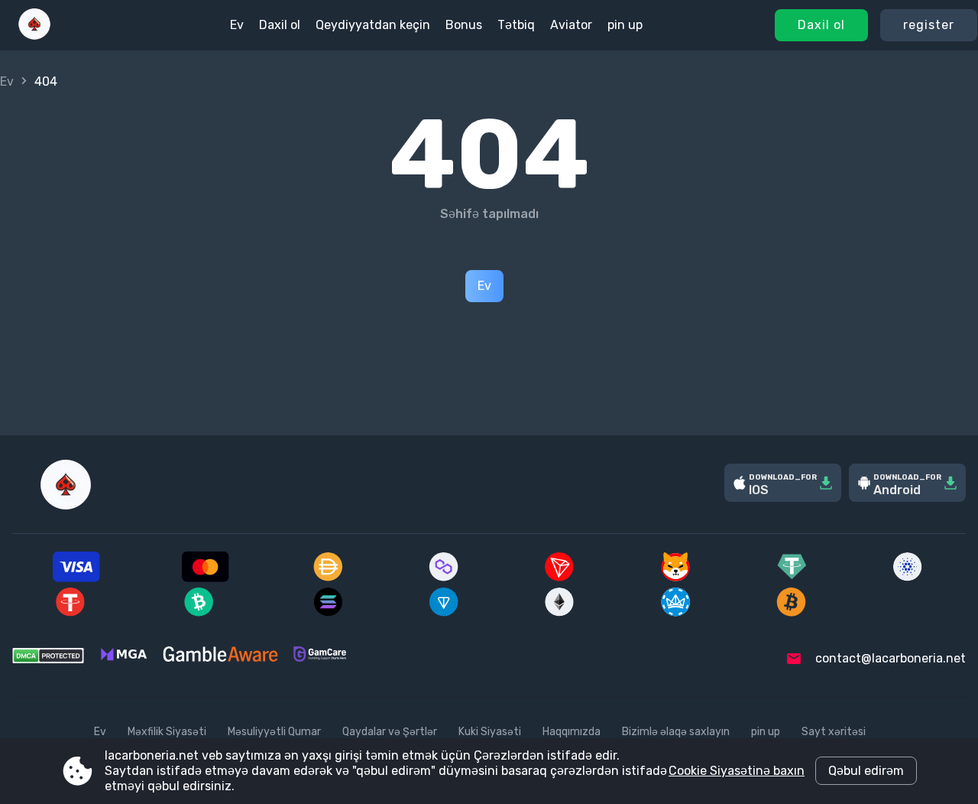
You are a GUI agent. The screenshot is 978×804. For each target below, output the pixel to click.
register (928, 25)
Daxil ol (821, 25)
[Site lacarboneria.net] (34, 25)
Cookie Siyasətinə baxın (737, 770)
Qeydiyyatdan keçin (373, 25)
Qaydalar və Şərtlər (389, 731)
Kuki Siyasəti (489, 731)
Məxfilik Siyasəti (167, 731)
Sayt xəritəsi (834, 731)
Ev (237, 25)
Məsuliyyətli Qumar (274, 731)
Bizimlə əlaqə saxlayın (676, 731)
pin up (625, 25)
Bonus (463, 25)
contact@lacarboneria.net (890, 658)
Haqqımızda (571, 731)
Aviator (571, 25)
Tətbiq (516, 25)
